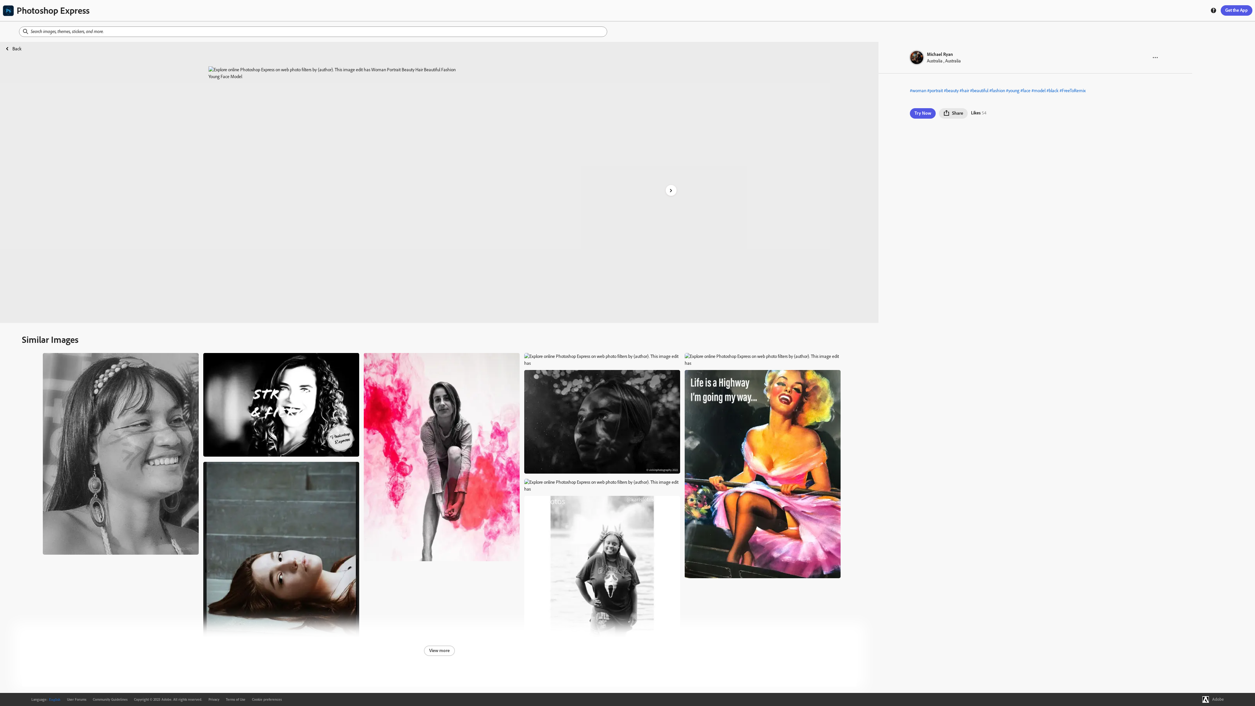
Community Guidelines (110, 699)
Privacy (214, 699)
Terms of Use (235, 699)
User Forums (76, 699)
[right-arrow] (671, 190)
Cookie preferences (267, 699)
